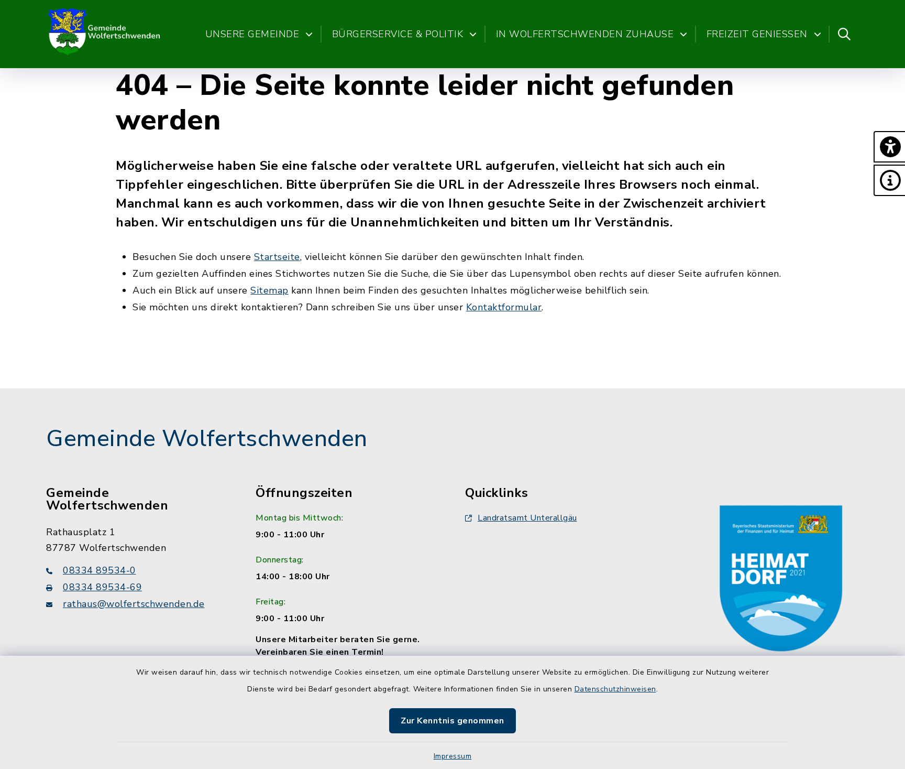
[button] (889, 147)
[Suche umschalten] (844, 34)
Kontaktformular (504, 307)
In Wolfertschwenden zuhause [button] (585, 34)
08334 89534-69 (102, 587)
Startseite (277, 257)
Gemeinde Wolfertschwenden (207, 438)
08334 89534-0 (99, 570)
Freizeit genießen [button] (757, 34)
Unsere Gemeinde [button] (252, 34)
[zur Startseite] (105, 34)
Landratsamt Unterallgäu (527, 518)
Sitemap (269, 290)
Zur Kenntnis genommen (452, 721)
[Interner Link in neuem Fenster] (780, 576)
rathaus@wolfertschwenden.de (134, 604)
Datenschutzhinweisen (615, 689)
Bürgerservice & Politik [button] (397, 34)
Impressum (453, 756)
